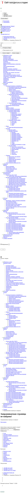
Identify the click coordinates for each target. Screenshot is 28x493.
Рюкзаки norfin (12, 129)
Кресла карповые (10, 166)
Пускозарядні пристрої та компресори (17, 87)
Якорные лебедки (10, 207)
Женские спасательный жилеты (16, 195)
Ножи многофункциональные (16, 127)
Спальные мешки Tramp (14, 111)
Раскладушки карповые (11, 168)
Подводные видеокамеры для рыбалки (12, 70)
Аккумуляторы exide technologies (16, 232)
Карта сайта (6, 439)
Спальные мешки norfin (14, 110)
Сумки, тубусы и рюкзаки (9, 77)
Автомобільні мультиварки (17, 104)
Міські (12, 150)
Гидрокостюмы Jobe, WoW (12, 187)
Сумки (13, 143)
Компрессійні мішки (16, 115)
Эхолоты (5, 81)
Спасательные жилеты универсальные (18, 194)
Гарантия (5, 14)
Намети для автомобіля (16, 92)
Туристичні (14, 154)
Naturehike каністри (15, 139)
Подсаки (5, 71)
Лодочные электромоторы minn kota (14, 228)
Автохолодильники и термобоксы (14, 85)
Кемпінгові (14, 112)
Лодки (4, 456)
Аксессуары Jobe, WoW (11, 175)
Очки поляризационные (8, 66)
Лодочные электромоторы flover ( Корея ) (15, 225)
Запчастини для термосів (14, 156)
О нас (5, 13)
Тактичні (13, 153)
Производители (7, 440)
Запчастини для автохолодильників (15, 96)
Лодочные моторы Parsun (12, 212)
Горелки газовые (10, 107)
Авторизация (6, 22)
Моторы (5, 457)
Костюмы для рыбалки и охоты (10, 60)
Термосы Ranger (12, 160)
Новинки (5, 445)
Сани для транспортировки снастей (11, 74)
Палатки (5, 67)
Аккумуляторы (9, 231)
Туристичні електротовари (15, 103)
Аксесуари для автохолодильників (19, 98)
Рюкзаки (8, 128)
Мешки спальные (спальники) (13, 109)
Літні (12, 125)
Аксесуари (13, 121)
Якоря (7, 209)
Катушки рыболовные (8, 59)
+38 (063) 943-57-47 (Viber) (9, 37)
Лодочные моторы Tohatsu (12, 217)
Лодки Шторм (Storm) (11, 201)
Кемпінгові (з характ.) (16, 114)
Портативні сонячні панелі (15, 88)
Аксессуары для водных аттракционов (18, 176)
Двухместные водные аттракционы (17, 179)
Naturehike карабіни (16, 138)
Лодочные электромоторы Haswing (14, 227)
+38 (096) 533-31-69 (5, 28)
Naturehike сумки (15, 133)
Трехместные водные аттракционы (17, 181)
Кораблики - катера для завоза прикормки (15, 200)
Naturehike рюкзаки (15, 134)
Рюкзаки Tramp (12, 145)
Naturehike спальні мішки (14, 120)
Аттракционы (6, 455)
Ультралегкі (14, 118)
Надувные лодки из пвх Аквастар (14, 204)
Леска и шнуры (6, 62)
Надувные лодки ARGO (11, 203)
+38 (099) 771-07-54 (5, 31)
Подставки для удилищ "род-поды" (11, 72)
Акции (4, 441)
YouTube (5, 39)
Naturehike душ (14, 140)
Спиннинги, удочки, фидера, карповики (12, 76)
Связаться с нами (7, 438)
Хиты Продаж (6, 444)
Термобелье (6, 78)
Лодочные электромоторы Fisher (13, 223)
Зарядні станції (12, 89)
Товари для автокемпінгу (14, 90)
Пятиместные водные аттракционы (17, 183)
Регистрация (6, 20)
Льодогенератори (15, 99)
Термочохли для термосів (14, 159)
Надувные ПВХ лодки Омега (13, 205)
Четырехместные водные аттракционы (18, 182)
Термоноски (6, 79)
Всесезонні (14, 122)
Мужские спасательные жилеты (16, 193)
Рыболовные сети (7, 458)
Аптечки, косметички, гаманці (18, 148)
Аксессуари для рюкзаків (17, 146)
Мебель (5, 453)
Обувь (4, 65)
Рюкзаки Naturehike (13, 131)
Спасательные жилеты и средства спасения (16, 206)
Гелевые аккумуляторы (14, 233)
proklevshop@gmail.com (8, 36)
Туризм (5, 452)
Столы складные (10, 170)
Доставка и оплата (7, 16)
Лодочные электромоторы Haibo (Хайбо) (15, 226)
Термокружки (12, 157)
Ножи (7, 126)
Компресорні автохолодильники (16, 94)
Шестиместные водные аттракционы (17, 184)
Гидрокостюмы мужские (14, 188)
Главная (5, 409)
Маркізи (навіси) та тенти (17, 93)
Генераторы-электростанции (12, 105)
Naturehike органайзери (16, 137)
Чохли (12, 142)
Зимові (13, 123)
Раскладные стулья (10, 167)
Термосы (8, 155)
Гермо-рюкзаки (14, 149)
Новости (5, 446)
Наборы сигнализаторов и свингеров (12, 64)
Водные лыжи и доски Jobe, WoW (14, 185)
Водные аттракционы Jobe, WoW (13, 177)
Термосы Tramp (12, 161)
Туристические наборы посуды (13, 162)
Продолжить (3, 422)
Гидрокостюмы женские (14, 189)
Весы (7, 106)
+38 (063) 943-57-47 (5, 34)
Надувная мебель (7, 461)
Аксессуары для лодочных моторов (14, 229)
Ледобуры (5, 61)
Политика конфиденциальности (10, 435)
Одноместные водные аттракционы (17, 178)
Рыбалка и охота (7, 451)
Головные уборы (7, 57)
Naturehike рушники (16, 135)
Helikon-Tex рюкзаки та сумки (18, 144)
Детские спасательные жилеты (16, 196)
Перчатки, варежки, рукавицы (10, 68)
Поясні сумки (14, 151)
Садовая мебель (9, 171)
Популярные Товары (8, 443)
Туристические (14, 117)
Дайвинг (5, 459)
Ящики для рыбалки (8, 82)
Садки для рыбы (7, 73)
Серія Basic (14, 116)
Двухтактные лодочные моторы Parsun (18, 216)
